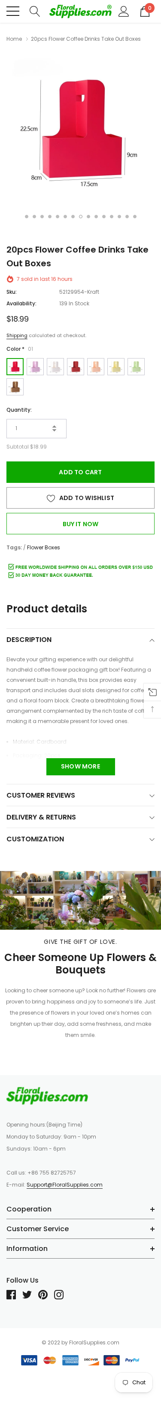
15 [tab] (135, 216)
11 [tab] (104, 216)
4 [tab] (50, 216)
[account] (123, 10)
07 (136, 366)
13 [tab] (119, 216)
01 (15, 366)
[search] (35, 10)
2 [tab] (34, 216)
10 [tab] (96, 216)
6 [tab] (65, 216)
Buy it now (81, 524)
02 (35, 366)
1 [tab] (26, 216)
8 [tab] (80, 216)
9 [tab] (88, 216)
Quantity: (19, 409)
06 (116, 366)
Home (14, 38)
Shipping (16, 335)
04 (75, 366)
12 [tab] (111, 216)
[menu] (12, 11)
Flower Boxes (43, 547)
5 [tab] (57, 216)
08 (15, 386)
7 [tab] (73, 216)
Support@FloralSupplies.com (65, 1184)
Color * (19, 349)
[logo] (80, 11)
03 (55, 366)
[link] (47, 1096)
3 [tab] (42, 216)
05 (95, 366)
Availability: (21, 303)
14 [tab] (127, 216)
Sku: (11, 291)
